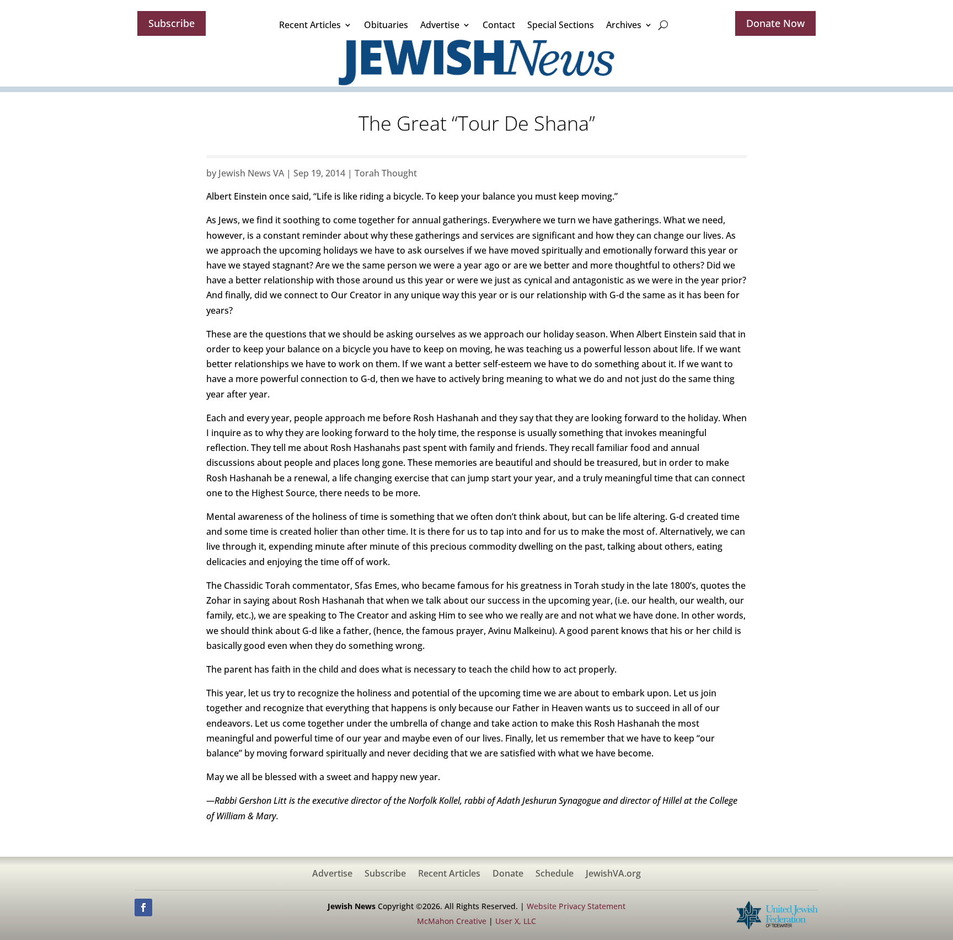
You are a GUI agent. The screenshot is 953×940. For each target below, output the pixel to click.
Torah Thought (386, 173)
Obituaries (386, 25)
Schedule (555, 874)
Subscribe (171, 23)
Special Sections (560, 25)
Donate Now (775, 23)
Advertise (439, 25)
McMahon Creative (451, 921)
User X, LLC (515, 921)
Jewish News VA (251, 173)
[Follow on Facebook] (143, 907)
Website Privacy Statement (576, 906)
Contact (499, 25)
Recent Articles (310, 25)
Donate (507, 874)
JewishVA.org (613, 874)
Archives (623, 25)
